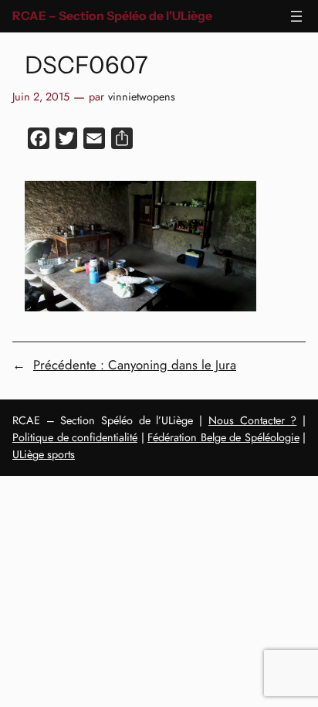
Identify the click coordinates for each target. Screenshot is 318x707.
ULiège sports (43, 454)
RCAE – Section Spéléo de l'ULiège (112, 15)
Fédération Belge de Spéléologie (223, 437)
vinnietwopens (141, 96)
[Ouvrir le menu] (296, 16)
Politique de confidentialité (74, 437)
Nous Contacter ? (252, 420)
